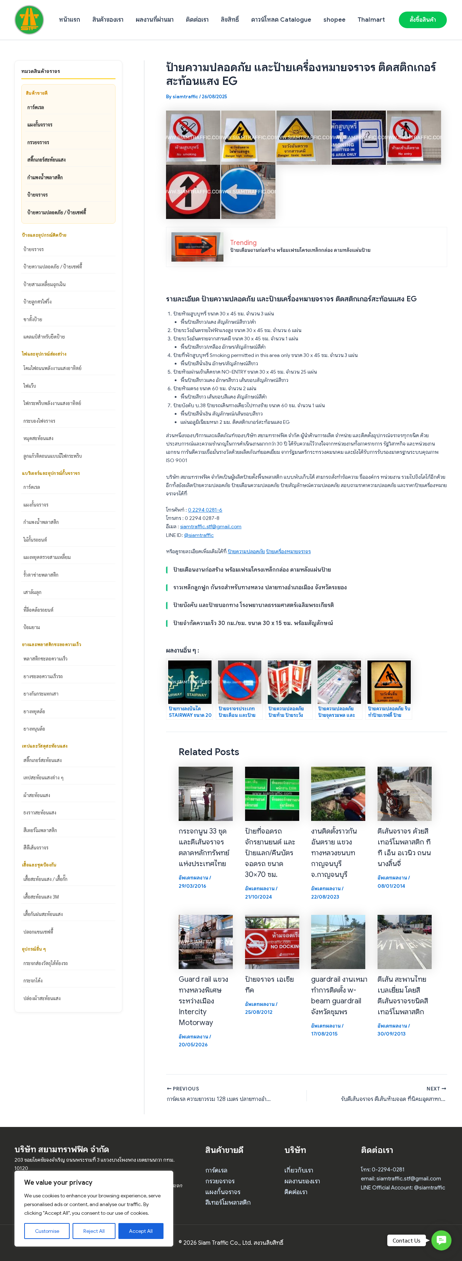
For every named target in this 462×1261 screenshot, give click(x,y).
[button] (423, 20)
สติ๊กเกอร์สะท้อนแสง (46, 159)
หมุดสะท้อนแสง (38, 438)
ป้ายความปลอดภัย (246, 551)
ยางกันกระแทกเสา (40, 693)
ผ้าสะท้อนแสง (36, 795)
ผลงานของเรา (302, 1181)
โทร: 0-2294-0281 (383, 1169)
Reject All (94, 1231)
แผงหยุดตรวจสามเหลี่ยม (47, 557)
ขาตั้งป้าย (32, 319)
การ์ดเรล (35, 107)
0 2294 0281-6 (205, 510)
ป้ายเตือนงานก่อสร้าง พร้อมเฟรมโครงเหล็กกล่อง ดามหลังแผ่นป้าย (300, 250)
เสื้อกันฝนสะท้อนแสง (43, 914)
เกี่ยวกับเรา (298, 1170)
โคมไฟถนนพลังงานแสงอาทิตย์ (52, 368)
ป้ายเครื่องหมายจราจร (288, 551)
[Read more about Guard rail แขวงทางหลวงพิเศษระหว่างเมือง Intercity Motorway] (206, 941)
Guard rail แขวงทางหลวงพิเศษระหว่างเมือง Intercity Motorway (203, 1001)
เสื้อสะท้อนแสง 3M (41, 897)
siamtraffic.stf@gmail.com (210, 526)
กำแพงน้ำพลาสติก (45, 177)
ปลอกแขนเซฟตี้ (38, 932)
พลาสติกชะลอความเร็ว (45, 658)
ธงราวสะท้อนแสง (39, 812)
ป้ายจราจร (37, 194)
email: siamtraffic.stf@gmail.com (401, 1178)
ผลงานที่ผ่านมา (155, 19)
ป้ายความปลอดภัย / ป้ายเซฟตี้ (56, 212)
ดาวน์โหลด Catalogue (281, 19)
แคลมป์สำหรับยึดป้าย (44, 336)
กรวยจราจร (38, 142)
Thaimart (371, 19)
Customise (47, 1231)
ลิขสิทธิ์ (230, 19)
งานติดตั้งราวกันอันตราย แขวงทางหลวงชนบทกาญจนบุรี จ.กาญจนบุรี (334, 853)
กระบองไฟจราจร (39, 421)
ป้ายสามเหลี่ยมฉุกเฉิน (44, 284)
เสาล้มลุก (32, 592)
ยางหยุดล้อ (34, 711)
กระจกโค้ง (33, 980)
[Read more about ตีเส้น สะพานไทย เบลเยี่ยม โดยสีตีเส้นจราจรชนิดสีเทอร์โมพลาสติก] (405, 941)
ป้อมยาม (31, 627)
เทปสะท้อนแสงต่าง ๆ (43, 777)
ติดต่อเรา (197, 19)
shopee (334, 19)
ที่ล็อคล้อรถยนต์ (38, 610)
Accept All (141, 1231)
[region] (93, 1209)
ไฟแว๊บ (29, 386)
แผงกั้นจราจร (39, 124)
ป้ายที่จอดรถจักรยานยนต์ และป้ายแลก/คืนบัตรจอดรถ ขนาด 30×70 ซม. (270, 853)
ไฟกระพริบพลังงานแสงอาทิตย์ (52, 403)
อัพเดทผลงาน (193, 877)
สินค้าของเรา (107, 19)
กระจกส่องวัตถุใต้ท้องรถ (45, 963)
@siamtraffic (199, 535)
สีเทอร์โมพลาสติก (40, 830)
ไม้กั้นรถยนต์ (35, 540)
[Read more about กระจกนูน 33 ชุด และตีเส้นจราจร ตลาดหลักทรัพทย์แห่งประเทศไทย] (206, 793)
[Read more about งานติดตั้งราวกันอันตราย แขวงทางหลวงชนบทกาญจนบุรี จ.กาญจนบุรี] (338, 793)
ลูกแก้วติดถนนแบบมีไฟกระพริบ (52, 456)
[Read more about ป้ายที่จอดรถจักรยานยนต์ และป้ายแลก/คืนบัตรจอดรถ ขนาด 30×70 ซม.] (272, 793)
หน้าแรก (69, 19)
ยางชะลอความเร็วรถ (43, 676)
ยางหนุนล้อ (34, 729)
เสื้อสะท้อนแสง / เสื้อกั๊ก (45, 879)
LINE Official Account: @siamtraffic (403, 1187)
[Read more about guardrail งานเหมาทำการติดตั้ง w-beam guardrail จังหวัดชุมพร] (338, 941)
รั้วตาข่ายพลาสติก (40, 575)
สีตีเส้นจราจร (35, 847)
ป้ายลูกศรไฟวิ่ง (37, 301)
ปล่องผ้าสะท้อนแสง (42, 998)
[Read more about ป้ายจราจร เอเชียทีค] (272, 941)
